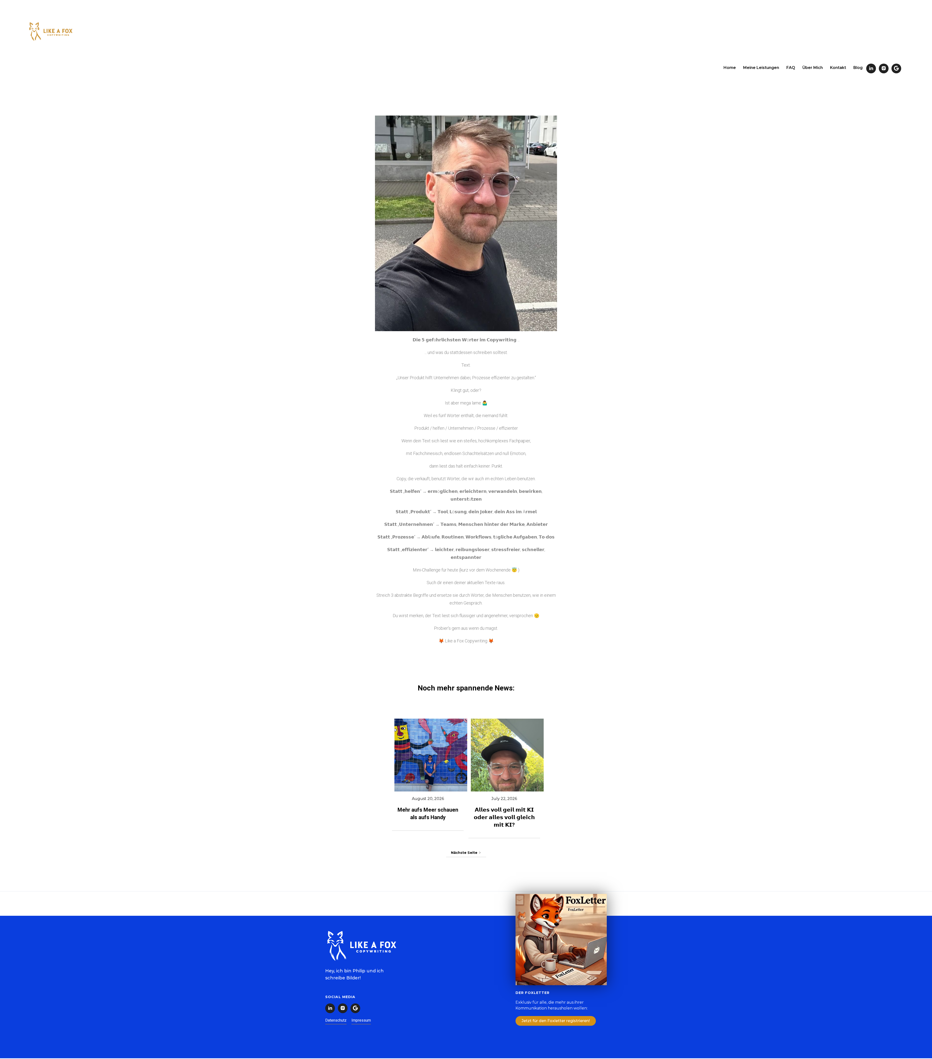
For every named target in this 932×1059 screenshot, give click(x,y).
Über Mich (812, 67)
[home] (51, 32)
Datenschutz (336, 1020)
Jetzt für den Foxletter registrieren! (556, 1020)
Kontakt (838, 67)
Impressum (361, 1020)
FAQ (790, 67)
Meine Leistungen (761, 67)
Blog (858, 67)
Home (730, 67)
